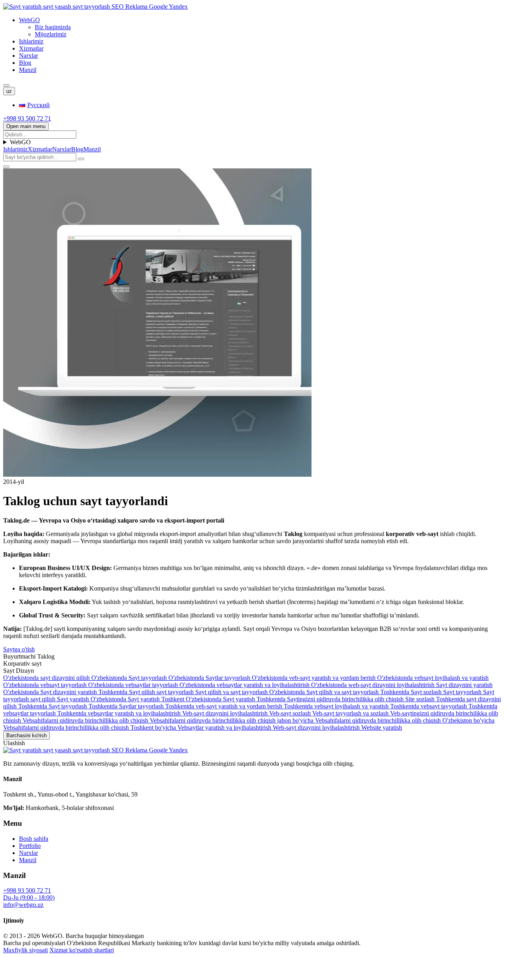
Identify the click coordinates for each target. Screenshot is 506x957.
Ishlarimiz (31, 41)
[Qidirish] (6, 85)
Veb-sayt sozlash (290, 713)
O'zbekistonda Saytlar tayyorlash (210, 677)
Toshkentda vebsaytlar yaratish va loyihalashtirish (119, 713)
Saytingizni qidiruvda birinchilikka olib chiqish (346, 699)
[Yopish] (6, 167)
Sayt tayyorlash (463, 692)
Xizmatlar (31, 48)
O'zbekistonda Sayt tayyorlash (129, 677)
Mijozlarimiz (50, 34)
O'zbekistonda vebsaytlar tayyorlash (133, 684)
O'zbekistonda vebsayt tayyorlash (45, 684)
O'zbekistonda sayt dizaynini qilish (47, 677)
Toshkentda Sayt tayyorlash (53, 706)
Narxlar (28, 55)
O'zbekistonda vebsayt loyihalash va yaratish (433, 677)
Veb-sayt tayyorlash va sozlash (351, 713)
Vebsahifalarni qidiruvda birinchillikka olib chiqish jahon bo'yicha (232, 720)
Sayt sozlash (427, 692)
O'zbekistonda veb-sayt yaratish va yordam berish (314, 677)
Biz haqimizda (53, 27)
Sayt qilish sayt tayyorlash (162, 692)
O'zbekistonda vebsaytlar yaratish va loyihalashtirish (245, 684)
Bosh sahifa (33, 838)
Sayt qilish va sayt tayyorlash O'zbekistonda (250, 692)
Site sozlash (420, 699)
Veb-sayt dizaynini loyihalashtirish (225, 713)
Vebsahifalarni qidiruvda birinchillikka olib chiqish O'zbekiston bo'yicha (405, 720)
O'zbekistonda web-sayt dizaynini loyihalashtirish (373, 684)
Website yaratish (381, 727)
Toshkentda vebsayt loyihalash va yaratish (337, 706)
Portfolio (30, 845)
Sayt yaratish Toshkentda (255, 699)
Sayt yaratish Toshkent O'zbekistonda (175, 699)
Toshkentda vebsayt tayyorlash (429, 706)
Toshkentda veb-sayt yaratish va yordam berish (224, 706)
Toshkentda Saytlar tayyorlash (127, 706)
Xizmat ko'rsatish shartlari (81, 950)
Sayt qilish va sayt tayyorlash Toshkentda (358, 692)
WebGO (29, 20)
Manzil (27, 69)
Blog (25, 62)
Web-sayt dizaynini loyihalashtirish (317, 727)
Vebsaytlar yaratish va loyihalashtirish (225, 727)
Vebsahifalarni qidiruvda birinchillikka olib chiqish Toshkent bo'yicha (90, 727)
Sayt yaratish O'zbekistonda (92, 699)
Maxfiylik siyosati (25, 950)
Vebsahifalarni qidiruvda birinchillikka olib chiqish (86, 720)
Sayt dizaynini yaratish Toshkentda (84, 692)
